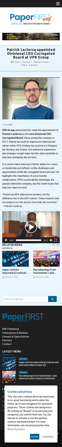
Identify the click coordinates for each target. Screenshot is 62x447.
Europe (26, 62)
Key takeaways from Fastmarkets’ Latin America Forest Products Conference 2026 (38, 378)
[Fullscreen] (55, 240)
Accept (34, 436)
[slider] (28, 240)
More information (16, 429)
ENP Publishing (10, 328)
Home (16, 62)
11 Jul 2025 (7, 125)
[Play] (6, 240)
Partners (7, 340)
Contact (6, 344)
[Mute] (51, 240)
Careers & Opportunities (15, 336)
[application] (31, 227)
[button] (31, 227)
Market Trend (41, 62)
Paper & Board (30, 65)
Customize (48, 436)
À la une (23, 359)
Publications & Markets (15, 332)
